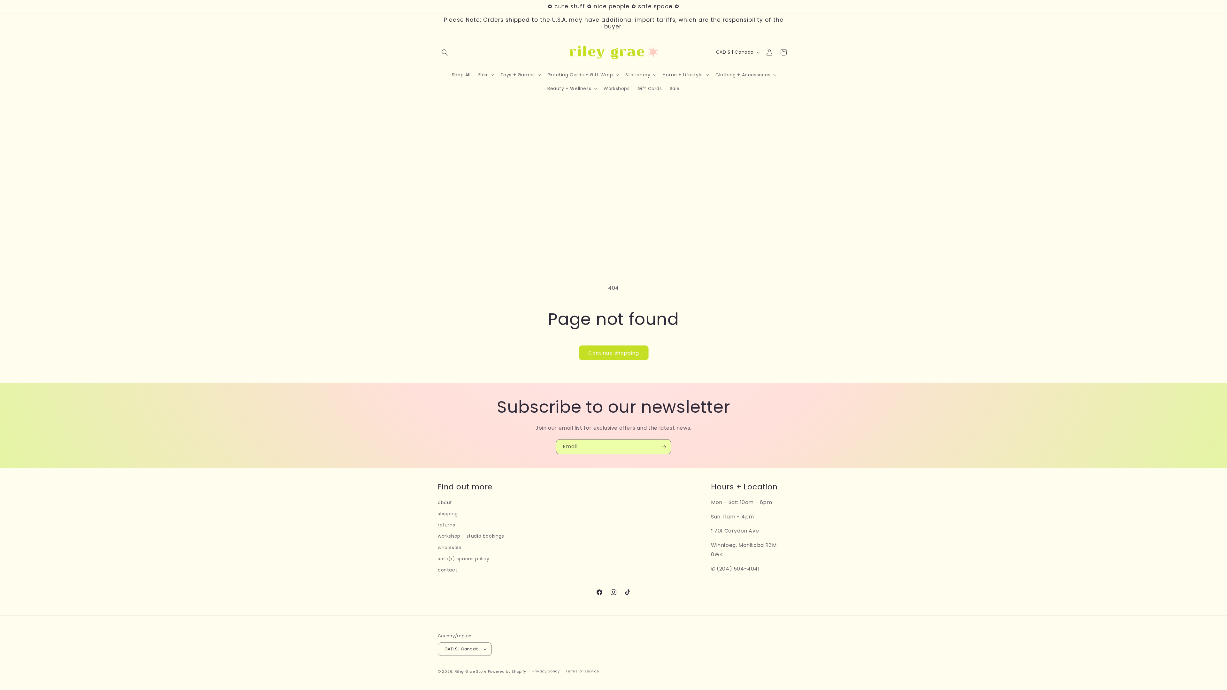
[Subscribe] (664, 446)
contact (447, 570)
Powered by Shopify (507, 671)
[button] (445, 52)
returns (446, 525)
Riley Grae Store (471, 671)
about (445, 502)
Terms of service (582, 671)
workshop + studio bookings (471, 536)
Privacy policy (546, 671)
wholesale (449, 547)
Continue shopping (613, 352)
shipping (448, 513)
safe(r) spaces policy (464, 559)
